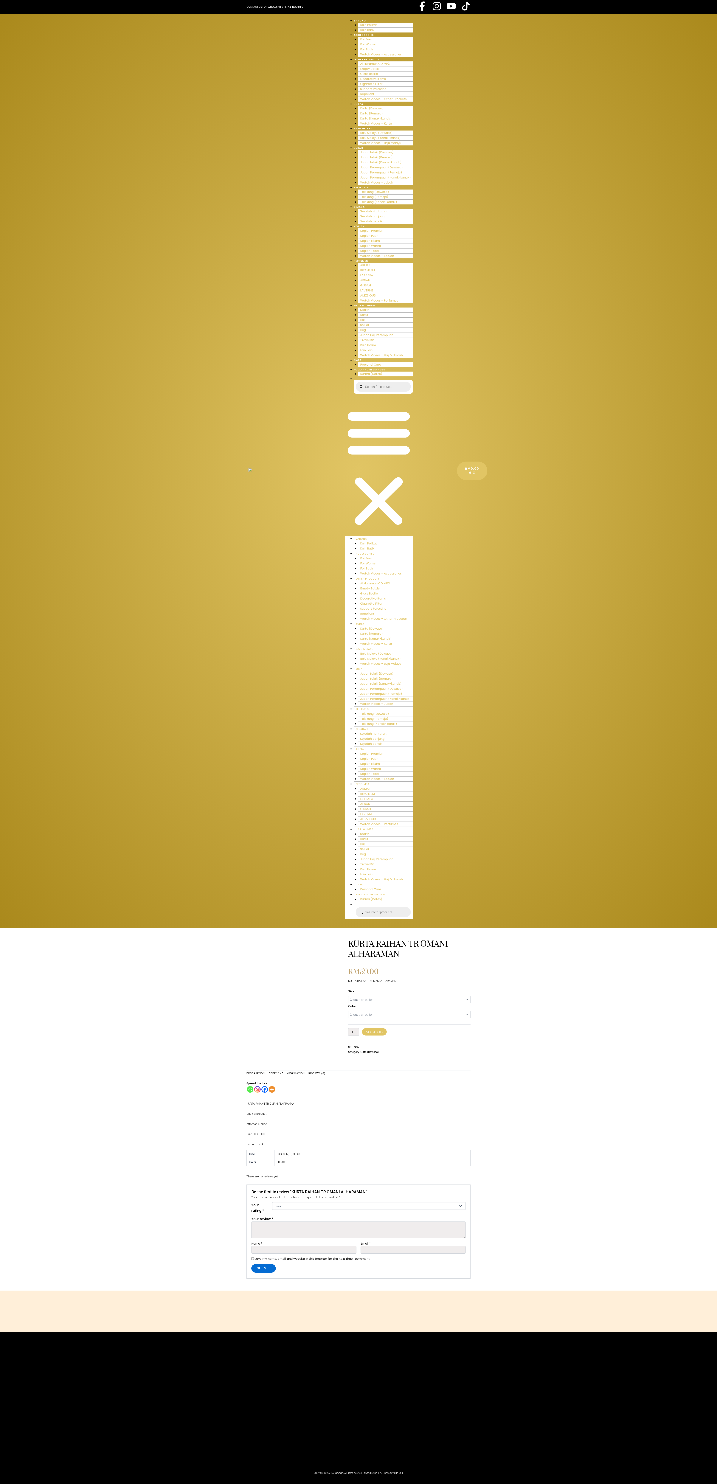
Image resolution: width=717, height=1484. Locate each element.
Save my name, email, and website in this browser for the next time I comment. (312, 1259)
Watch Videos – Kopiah (377, 256)
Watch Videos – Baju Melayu (380, 143)
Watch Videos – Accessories (381, 54)
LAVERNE (366, 290)
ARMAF (365, 265)
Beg (363, 330)
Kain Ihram (368, 345)
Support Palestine (373, 89)
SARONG (360, 20)
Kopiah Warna (370, 246)
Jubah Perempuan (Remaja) (381, 172)
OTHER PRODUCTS (367, 59)
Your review (262, 1218)
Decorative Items (373, 79)
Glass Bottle (369, 74)
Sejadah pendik (371, 221)
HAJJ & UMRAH (364, 305)
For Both (366, 49)
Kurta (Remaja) (371, 113)
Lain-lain (366, 350)
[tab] (255, 1073)
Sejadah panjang (372, 216)
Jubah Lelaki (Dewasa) (376, 152)
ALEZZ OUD (368, 295)
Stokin (364, 310)
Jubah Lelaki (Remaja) (376, 157)
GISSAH (365, 285)
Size (351, 991)
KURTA (358, 104)
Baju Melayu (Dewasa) (376, 133)
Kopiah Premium (372, 231)
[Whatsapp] (250, 1089)
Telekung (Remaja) (374, 197)
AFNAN (365, 280)
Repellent (367, 94)
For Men (366, 39)
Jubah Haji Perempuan (376, 335)
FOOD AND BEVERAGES (369, 369)
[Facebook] (264, 1089)
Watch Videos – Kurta (376, 123)
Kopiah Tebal (369, 251)
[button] (379, 467)
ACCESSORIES (364, 35)
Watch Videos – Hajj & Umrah (381, 355)
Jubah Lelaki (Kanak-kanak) (380, 162)
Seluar (364, 325)
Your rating (257, 1208)
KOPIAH (359, 226)
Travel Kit (367, 340)
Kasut (364, 315)
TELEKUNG (361, 187)
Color (352, 1006)
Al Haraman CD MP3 (375, 64)
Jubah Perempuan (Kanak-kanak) (385, 177)
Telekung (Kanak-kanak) (378, 202)
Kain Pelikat (368, 25)
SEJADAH (360, 207)
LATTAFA (366, 275)
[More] (272, 1089)
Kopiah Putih (369, 236)
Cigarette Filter (371, 84)
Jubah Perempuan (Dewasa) (381, 167)
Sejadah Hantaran (373, 211)
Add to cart (374, 1031)
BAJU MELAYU (363, 128)
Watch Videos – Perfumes (379, 300)
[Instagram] (257, 1089)
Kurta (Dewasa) (372, 108)
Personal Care (370, 364)
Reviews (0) (316, 1073)
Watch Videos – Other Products (383, 99)
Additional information (287, 1073)
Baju (363, 320)
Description (255, 1073)
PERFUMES (361, 261)
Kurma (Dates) (371, 374)
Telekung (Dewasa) (374, 192)
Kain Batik (367, 30)
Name (256, 1243)
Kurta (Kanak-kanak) (376, 118)
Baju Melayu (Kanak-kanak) (380, 138)
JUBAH (358, 148)
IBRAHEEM (367, 270)
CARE (357, 360)
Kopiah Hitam (370, 241)
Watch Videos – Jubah (376, 182)
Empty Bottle (370, 69)
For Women (368, 44)
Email (366, 1243)
